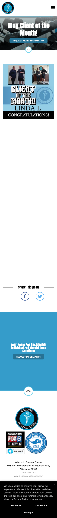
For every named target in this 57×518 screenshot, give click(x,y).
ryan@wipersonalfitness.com (28, 476)
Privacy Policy (21, 499)
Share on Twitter (40, 296)
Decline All (41, 505)
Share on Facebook (25, 296)
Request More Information (28, 40)
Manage (28, 512)
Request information (28, 357)
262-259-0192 (28, 472)
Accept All (15, 505)
